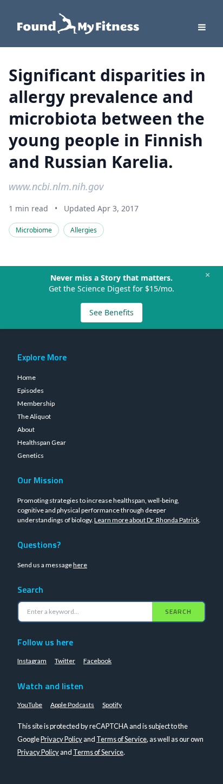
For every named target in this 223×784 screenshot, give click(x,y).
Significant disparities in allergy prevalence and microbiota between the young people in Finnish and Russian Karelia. (107, 118)
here (80, 565)
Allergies (83, 230)
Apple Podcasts (72, 705)
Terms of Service (121, 739)
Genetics (30, 455)
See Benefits (111, 312)
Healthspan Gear (41, 442)
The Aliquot (34, 416)
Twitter (65, 661)
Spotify (112, 705)
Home (26, 377)
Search (178, 611)
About (26, 429)
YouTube (29, 705)
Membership (36, 403)
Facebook (97, 661)
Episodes (30, 390)
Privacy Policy (61, 739)
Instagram (32, 661)
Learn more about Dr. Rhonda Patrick (146, 520)
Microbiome (34, 230)
